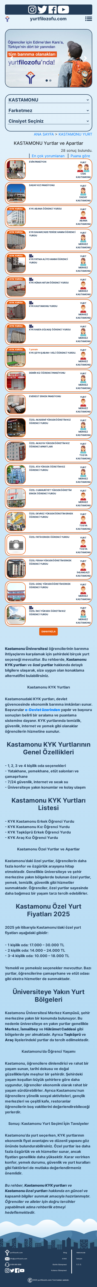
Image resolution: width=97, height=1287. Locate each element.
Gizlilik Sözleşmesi (60, 1265)
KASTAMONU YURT (75, 134)
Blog (65, 1253)
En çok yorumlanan (48, 156)
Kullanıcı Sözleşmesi (59, 1270)
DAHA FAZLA (48, 631)
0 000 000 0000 (15, 1265)
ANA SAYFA (44, 134)
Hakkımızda (80, 1253)
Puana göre (80, 156)
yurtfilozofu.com (48, 18)
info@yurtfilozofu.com (18, 1259)
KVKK (64, 1259)
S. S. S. (78, 1265)
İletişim (79, 1259)
